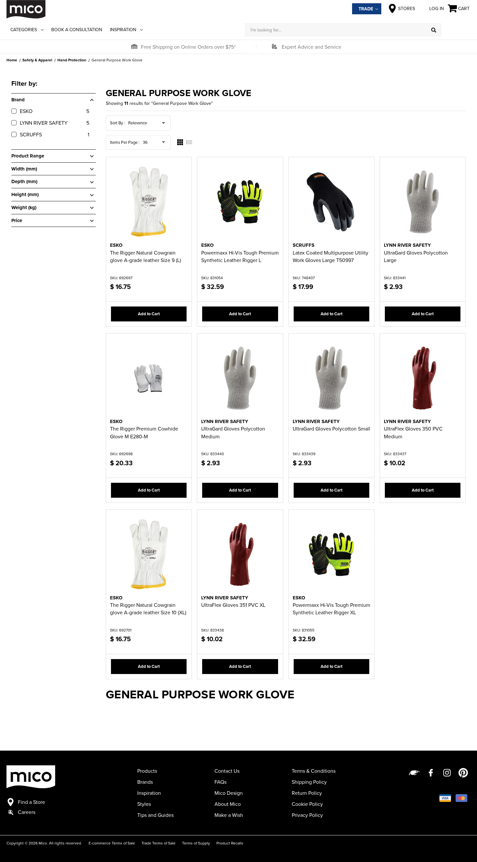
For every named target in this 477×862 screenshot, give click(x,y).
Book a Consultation (76, 29)
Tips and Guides (155, 814)
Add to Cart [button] (149, 314)
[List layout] (189, 142)
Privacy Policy (307, 814)
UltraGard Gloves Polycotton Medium (233, 432)
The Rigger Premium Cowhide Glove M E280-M (144, 432)
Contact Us (226, 770)
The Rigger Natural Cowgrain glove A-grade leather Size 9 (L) (145, 256)
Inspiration (123, 29)
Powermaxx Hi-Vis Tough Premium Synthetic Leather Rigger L (240, 256)
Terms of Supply (196, 843)
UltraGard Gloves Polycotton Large (416, 256)
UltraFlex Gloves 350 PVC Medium (413, 432)
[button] (134, 46)
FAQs (220, 781)
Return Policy (307, 792)
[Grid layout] (180, 142)
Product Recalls (229, 843)
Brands (145, 781)
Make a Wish (228, 814)
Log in (436, 8)
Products (147, 770)
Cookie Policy (307, 803)
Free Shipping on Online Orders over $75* (188, 46)
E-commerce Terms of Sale (112, 843)
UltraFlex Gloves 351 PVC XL (233, 604)
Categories (23, 29)
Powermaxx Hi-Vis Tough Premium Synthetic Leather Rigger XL (331, 608)
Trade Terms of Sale (158, 843)
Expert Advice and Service (311, 46)
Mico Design (228, 792)
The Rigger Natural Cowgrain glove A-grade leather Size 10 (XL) (148, 608)
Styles (144, 803)
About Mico (227, 803)
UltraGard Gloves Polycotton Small (331, 428)
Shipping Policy (309, 781)
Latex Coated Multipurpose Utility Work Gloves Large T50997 (330, 256)
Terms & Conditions (314, 770)
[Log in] (456, 30)
